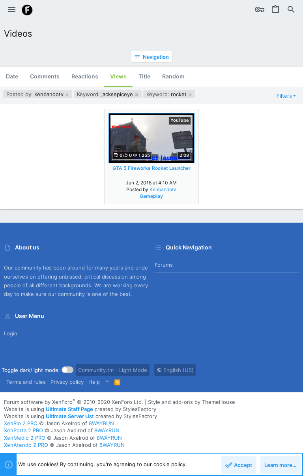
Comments (45, 76)
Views (118, 76)
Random (173, 76)
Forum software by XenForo (73, 402)
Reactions (84, 76)
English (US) (178, 370)
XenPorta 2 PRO (23, 430)
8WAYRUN (101, 423)
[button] (12, 10)
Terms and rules (26, 382)
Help (94, 382)
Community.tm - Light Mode (112, 370)
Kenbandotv (35, 94)
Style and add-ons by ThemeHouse (191, 402)
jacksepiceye (106, 94)
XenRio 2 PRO (20, 423)
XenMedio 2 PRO (24, 438)
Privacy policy (67, 382)
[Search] (291, 10)
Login (10, 333)
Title (144, 76)
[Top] (107, 382)
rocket (167, 94)
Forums (164, 265)
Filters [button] (284, 96)
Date (12, 76)
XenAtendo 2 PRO (26, 445)
